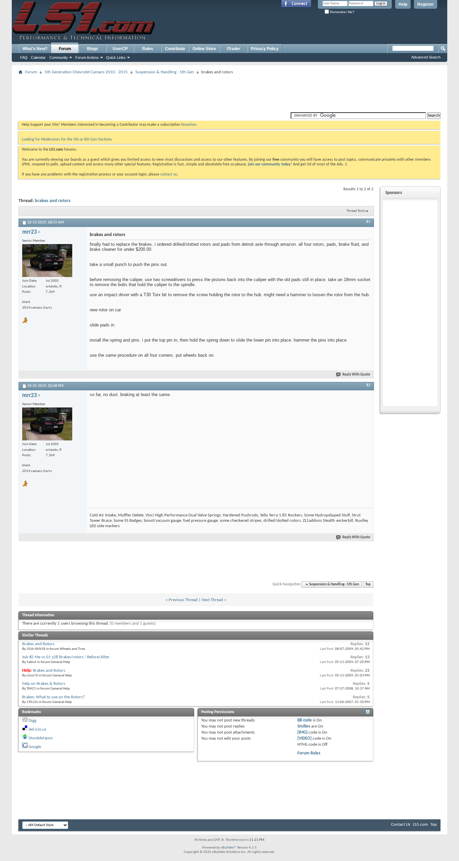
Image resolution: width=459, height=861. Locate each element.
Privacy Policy (265, 48)
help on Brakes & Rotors (43, 683)
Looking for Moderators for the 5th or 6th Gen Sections (67, 140)
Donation (188, 125)
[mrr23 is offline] (47, 260)
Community (58, 57)
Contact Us (400, 824)
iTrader (233, 48)
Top (368, 584)
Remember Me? (341, 12)
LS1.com (420, 824)
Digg (32, 720)
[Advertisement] (229, 92)
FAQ (24, 57)
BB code (304, 720)
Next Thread (212, 600)
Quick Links (116, 57)
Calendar (38, 57)
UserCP (120, 48)
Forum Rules (308, 753)
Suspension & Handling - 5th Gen (164, 72)
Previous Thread (183, 600)
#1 (368, 222)
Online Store (204, 48)
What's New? (35, 48)
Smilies (303, 726)
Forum (65, 48)
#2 (368, 385)
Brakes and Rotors (38, 644)
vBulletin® (228, 848)
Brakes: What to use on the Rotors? (53, 697)
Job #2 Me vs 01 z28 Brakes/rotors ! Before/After (66, 657)
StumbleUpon (41, 738)
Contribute (175, 48)
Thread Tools (355, 211)
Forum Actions (87, 57)
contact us (168, 174)
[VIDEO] (304, 738)
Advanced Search (426, 57)
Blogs (92, 48)
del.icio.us (37, 729)
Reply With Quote (356, 375)
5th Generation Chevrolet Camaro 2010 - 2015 (86, 72)
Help (403, 4)
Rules (147, 48)
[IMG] (302, 732)
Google (35, 747)
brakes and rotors (53, 200)
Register (425, 4)
